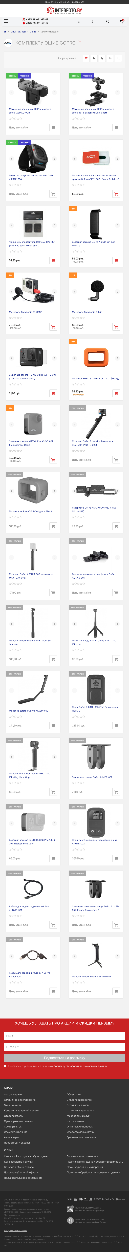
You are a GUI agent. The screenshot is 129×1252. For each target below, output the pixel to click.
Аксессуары (11, 1137)
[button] (11, 92)
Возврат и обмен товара (19, 1167)
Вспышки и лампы (78, 1105)
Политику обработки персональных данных (80, 1066)
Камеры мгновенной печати (21, 1110)
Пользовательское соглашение (23, 1177)
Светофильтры (13, 1126)
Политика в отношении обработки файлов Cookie (96, 1161)
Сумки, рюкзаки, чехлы (18, 1121)
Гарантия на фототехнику (82, 1156)
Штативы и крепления (80, 1110)
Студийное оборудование (20, 1099)
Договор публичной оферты (21, 1172)
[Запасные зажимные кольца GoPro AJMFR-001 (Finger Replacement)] (96, 889)
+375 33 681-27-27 (36, 23)
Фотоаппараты (13, 1094)
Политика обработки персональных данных (93, 1172)
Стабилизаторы (13, 1115)
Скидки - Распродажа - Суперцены (26, 1156)
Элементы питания (15, 1131)
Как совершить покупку (18, 1161)
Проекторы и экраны (17, 1142)
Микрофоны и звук (78, 1115)
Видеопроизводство (79, 1099)
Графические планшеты (81, 1137)
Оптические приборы (80, 1126)
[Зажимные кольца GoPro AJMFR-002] (96, 756)
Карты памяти (75, 1121)
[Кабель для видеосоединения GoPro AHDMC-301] (33, 889)
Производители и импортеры (85, 1167)
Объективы (74, 1094)
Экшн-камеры (12, 1105)
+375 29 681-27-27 (36, 19)
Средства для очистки (80, 1131)
